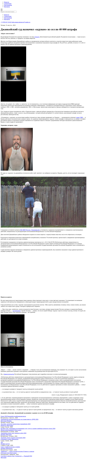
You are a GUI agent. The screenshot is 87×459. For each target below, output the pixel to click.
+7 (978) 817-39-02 (6, 22)
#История (3, 421)
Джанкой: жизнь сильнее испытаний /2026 (13, 437)
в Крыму (37, 37)
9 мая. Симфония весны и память (10, 447)
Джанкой (9, 416)
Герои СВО (4, 416)
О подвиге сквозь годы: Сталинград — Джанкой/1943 (16, 456)
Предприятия (8, 5)
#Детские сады (5, 453)
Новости (6, 2)
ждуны (14, 416)
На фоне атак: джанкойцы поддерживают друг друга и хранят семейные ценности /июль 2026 (28, 428)
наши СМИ (79, 117)
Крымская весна (21, 416)
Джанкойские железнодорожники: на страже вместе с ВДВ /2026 (19, 419)
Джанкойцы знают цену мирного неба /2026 (13, 433)
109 (2, 442)
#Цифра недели (5, 443)
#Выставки (10, 425)
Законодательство (9, 374)
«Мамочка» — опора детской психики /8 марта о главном (17, 451)
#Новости (3, 425)
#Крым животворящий (7, 430)
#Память (9, 421)
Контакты (7, 6)
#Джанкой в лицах (6, 439)
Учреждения (7, 3)
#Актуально (17, 430)
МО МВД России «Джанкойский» (30, 230)
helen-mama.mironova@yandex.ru (21, 22)
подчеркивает (17, 310)
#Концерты (15, 439)
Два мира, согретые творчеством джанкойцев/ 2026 (16, 424)
